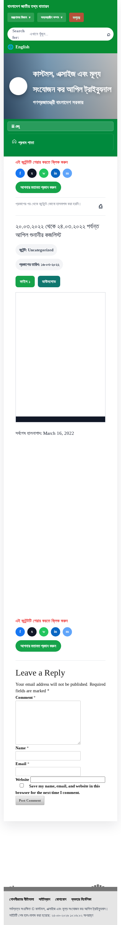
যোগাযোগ (60, 899)
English (22, 47)
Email (22, 763)
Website (22, 779)
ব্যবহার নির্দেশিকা (81, 899)
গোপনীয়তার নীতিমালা (21, 899)
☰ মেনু (15, 126)
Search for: (18, 34)
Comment (26, 697)
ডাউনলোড (49, 281)
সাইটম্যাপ (44, 899)
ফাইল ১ (25, 281)
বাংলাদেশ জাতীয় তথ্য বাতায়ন (28, 6)
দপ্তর (76, 17)
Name (22, 748)
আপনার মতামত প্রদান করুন (38, 187)
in (55, 173)
